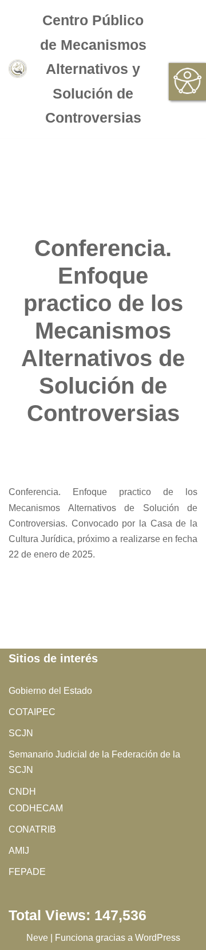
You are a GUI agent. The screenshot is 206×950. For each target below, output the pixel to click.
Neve (37, 938)
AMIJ (19, 850)
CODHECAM (36, 808)
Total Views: (51, 915)
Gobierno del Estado (50, 691)
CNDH (22, 791)
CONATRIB (32, 829)
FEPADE (27, 872)
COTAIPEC (32, 712)
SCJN (21, 733)
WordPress (157, 938)
